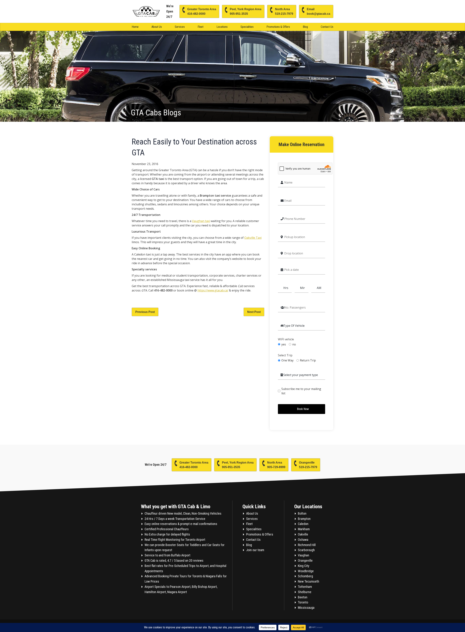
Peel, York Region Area (245, 11)
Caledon (303, 524)
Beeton (302, 597)
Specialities (247, 27)
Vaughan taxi (201, 221)
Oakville (303, 534)
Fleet (200, 27)
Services (180, 27)
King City (303, 566)
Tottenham (305, 587)
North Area (284, 11)
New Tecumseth (308, 581)
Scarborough (306, 550)
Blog (305, 27)
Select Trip (285, 355)
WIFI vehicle (286, 339)
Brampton (304, 519)
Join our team (255, 550)
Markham (304, 529)
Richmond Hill (307, 545)
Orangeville (308, 465)
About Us (156, 27)
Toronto (303, 602)
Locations (222, 27)
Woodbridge (306, 571)
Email (318, 11)
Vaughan (303, 555)
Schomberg (305, 576)
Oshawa (303, 540)
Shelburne (304, 592)
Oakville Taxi (253, 238)
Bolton (302, 513)
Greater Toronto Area (201, 11)
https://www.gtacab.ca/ (212, 290)
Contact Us (327, 27)
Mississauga (306, 607)
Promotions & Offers (278, 27)
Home (135, 27)
